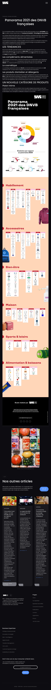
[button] (47, 2)
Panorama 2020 (13, 61)
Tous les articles (44, 489)
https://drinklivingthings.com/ (27, 468)
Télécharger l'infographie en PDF (25, 426)
